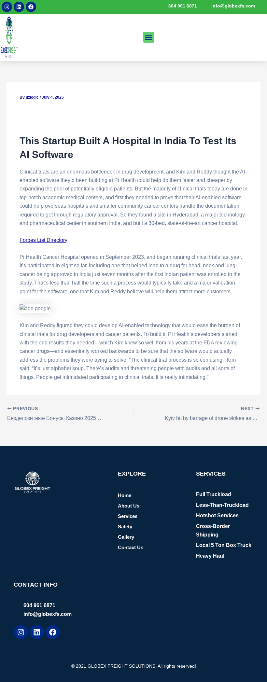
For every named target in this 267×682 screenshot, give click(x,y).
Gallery (126, 537)
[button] (148, 37)
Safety (125, 526)
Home (124, 495)
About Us (128, 505)
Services (127, 516)
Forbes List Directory (43, 240)
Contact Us (130, 547)
